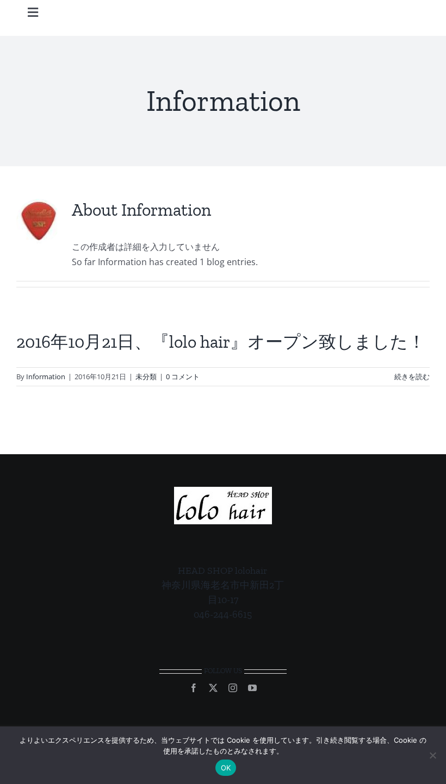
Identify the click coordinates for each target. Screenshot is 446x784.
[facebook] (193, 687)
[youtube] (252, 687)
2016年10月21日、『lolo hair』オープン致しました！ (220, 341)
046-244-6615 (223, 614)
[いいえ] (432, 755)
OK (226, 767)
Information (45, 376)
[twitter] (213, 687)
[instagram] (232, 687)
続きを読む (412, 376)
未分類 (146, 376)
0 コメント (183, 376)
